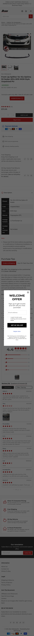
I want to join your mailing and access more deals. (18, 319)
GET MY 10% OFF (17, 325)
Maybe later (17, 331)
